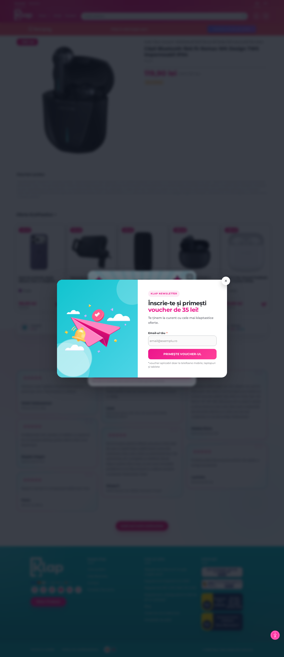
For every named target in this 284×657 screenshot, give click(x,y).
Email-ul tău (158, 333)
